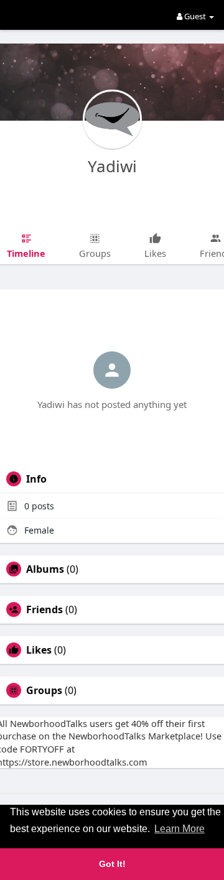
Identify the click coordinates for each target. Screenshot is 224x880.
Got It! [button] (112, 864)
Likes (39, 650)
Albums (45, 569)
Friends (44, 609)
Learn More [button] (179, 828)
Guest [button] (195, 16)
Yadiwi (112, 166)
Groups (44, 690)
